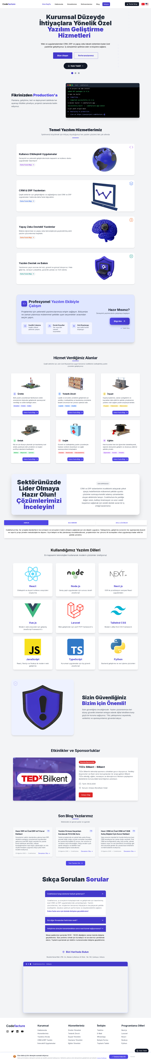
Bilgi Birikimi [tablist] (72, 519)
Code (8, 4)
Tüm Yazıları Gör (74, 860)
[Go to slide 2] (75, 70)
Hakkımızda (59, 4)
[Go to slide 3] (79, 70)
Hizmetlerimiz (72, 4)
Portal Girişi (133, 4)
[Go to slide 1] (72, 70)
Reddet (132, 1056)
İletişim (106, 4)
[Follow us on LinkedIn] (17, 1028)
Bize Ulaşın (62, 52)
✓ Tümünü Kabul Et (119, 1057)
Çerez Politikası (102, 1058)
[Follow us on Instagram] (7, 1028)
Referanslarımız (86, 4)
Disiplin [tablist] (26, 519)
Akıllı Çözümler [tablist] (122, 519)
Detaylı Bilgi (85, 792)
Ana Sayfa (46, 4)
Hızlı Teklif (76, 62)
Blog (98, 4)
